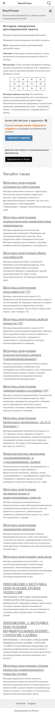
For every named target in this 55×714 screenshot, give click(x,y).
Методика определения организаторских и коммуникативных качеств (22, 493)
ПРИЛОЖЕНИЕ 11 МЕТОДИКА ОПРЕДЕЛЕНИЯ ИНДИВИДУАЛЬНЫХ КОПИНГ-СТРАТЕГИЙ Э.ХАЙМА (26, 629)
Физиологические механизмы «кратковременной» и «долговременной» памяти (24, 457)
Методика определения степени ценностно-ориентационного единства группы (25, 669)
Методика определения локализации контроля (19, 527)
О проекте (21, 703)
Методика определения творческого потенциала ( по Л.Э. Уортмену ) (27, 422)
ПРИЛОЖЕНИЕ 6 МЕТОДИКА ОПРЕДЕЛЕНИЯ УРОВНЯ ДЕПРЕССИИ (25, 588)
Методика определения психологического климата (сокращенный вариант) (22, 355)
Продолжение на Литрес (18, 159)
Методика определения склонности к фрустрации (21, 184)
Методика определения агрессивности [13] (19, 289)
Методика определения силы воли (27, 556)
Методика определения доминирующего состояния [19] (25, 388)
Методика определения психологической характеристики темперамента (27, 221)
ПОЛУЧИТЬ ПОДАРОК (19, 138)
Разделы (32, 703)
